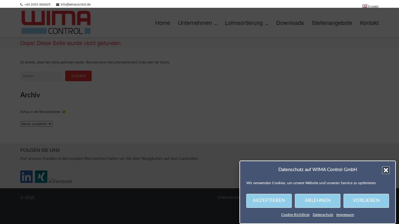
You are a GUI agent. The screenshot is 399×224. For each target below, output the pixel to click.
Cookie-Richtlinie (295, 215)
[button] (386, 170)
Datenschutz (323, 215)
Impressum (345, 215)
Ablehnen (318, 200)
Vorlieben (366, 200)
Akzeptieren (269, 200)
